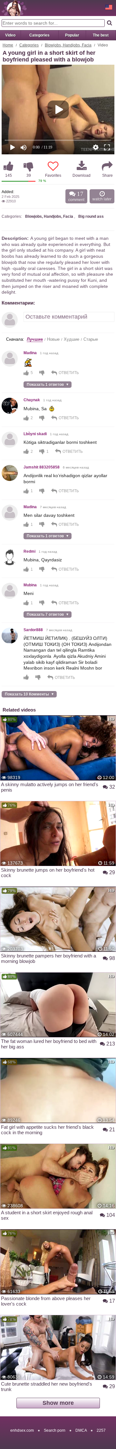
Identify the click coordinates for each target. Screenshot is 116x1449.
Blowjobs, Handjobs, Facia (68, 45)
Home (8, 45)
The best (101, 35)
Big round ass (91, 216)
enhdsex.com (22, 1430)
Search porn (54, 1430)
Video (10, 35)
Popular (72, 35)
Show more (58, 1403)
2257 (101, 1430)
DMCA (81, 1430)
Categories (39, 35)
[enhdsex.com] (14, 8)
